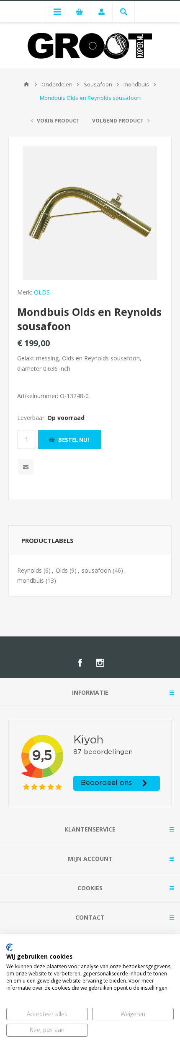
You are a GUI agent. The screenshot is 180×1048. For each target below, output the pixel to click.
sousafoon (96, 570)
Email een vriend (25, 466)
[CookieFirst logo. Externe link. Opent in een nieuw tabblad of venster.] (9, 947)
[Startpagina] (26, 84)
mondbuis (30, 580)
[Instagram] (100, 663)
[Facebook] (80, 663)
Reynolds (29, 570)
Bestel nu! (73, 439)
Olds (62, 570)
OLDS (42, 292)
